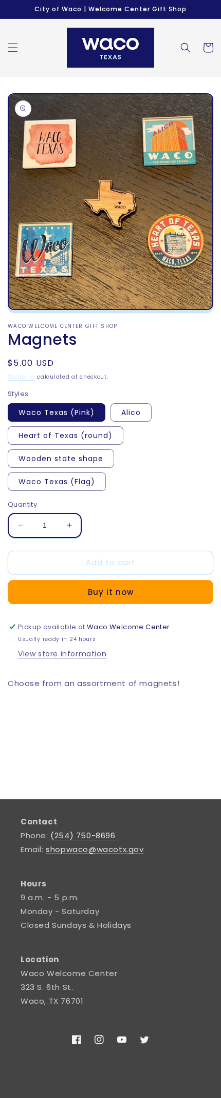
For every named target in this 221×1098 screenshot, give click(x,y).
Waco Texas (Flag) (57, 482)
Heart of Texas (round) (66, 435)
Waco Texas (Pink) (57, 412)
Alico (131, 412)
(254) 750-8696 (82, 835)
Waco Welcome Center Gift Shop (92, 1089)
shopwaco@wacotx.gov (94, 849)
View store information (62, 654)
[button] (13, 47)
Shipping (21, 377)
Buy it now (111, 592)
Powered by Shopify (177, 1089)
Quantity (22, 504)
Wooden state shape (61, 458)
